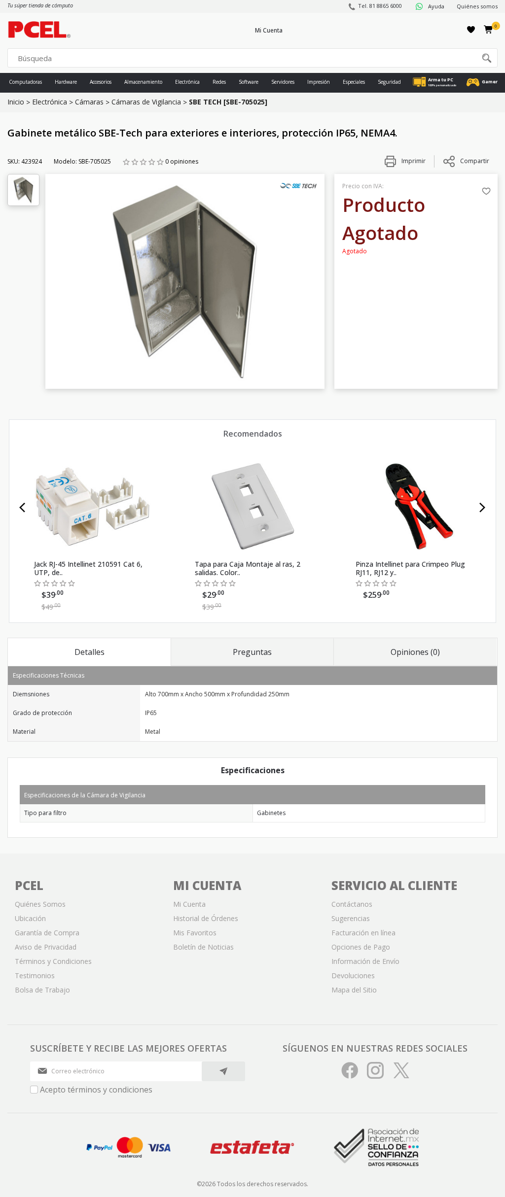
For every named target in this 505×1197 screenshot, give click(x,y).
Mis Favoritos (194, 932)
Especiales (354, 81)
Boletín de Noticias (203, 947)
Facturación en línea (363, 932)
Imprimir (413, 161)
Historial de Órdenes (205, 918)
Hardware (66, 81)
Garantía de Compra (47, 932)
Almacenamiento (143, 81)
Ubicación (30, 918)
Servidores (282, 81)
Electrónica (187, 81)
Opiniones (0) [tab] (415, 652)
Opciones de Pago (360, 947)
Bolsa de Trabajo (42, 989)
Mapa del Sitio (354, 989)
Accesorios (100, 81)
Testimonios (35, 975)
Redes (219, 81)
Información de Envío (365, 961)
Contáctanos (351, 904)
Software (248, 81)
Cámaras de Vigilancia (146, 101)
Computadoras (25, 81)
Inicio (15, 101)
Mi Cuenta (269, 30)
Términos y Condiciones (53, 961)
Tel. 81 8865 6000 (380, 5)
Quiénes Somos (40, 904)
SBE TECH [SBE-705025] (228, 101)
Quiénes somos (477, 6)
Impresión (318, 81)
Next (482, 508)
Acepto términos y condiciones (96, 1089)
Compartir (474, 161)
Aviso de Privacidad (45, 947)
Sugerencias (350, 918)
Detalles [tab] (89, 652)
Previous (22, 508)
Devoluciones (353, 975)
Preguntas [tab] (252, 652)
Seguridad (389, 81)
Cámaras (89, 101)
